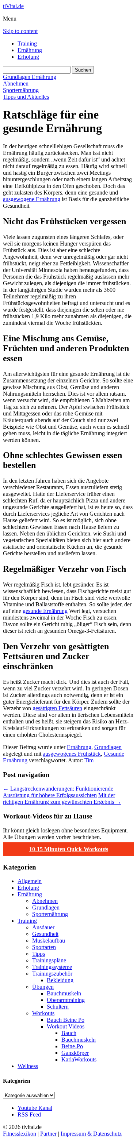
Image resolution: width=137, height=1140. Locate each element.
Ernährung (30, 50)
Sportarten (44, 947)
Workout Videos (65, 1026)
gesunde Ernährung (45, 611)
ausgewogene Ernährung (31, 199)
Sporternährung (21, 90)
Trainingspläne (49, 960)
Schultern (58, 1006)
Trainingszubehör (52, 973)
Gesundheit (45, 934)
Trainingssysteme (52, 967)
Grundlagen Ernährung (29, 77)
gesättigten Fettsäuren (57, 708)
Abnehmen (15, 83)
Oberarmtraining (66, 1000)
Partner (48, 1133)
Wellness (28, 1066)
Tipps (38, 954)
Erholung (28, 57)
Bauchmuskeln (64, 993)
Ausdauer (43, 927)
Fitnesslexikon (19, 1133)
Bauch (68, 1033)
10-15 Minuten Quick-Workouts (68, 849)
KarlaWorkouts (78, 1059)
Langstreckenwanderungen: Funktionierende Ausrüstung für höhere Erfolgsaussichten (58, 791)
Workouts (43, 1013)
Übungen (43, 987)
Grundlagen (108, 747)
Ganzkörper (75, 1053)
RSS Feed (29, 1114)
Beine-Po (72, 1046)
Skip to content (20, 31)
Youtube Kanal (35, 1108)
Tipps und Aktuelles (26, 97)
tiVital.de (13, 6)
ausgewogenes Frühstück (72, 754)
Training (27, 43)
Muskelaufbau (48, 940)
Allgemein (30, 881)
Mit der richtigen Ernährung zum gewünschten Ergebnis (62, 798)
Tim (89, 760)
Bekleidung (60, 980)
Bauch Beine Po (65, 1020)
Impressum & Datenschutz (91, 1133)
